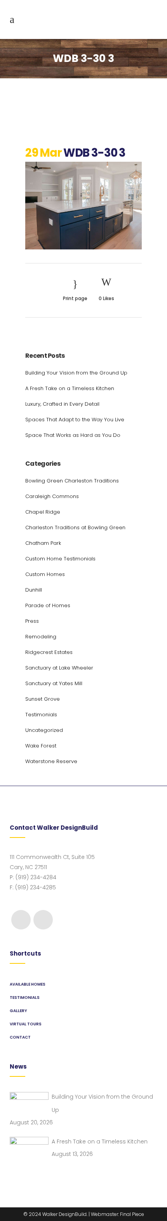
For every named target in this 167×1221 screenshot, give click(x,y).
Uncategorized (44, 730)
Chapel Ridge (42, 512)
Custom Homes (45, 574)
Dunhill (33, 590)
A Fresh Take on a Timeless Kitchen (69, 388)
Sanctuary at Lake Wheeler (59, 667)
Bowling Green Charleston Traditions (72, 480)
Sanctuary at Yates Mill (53, 683)
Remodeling (40, 636)
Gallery (18, 1011)
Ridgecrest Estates (49, 652)
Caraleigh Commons (52, 496)
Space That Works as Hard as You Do (72, 435)
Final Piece (132, 1214)
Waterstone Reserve (51, 761)
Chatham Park (43, 543)
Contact (20, 1037)
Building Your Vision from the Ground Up (76, 372)
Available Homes (27, 984)
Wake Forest (40, 745)
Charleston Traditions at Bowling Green (75, 527)
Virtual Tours (26, 1024)
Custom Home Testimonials (60, 558)
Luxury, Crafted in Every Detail (62, 404)
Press (32, 621)
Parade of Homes (47, 605)
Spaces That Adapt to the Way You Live (74, 419)
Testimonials (41, 714)
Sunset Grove (42, 699)
